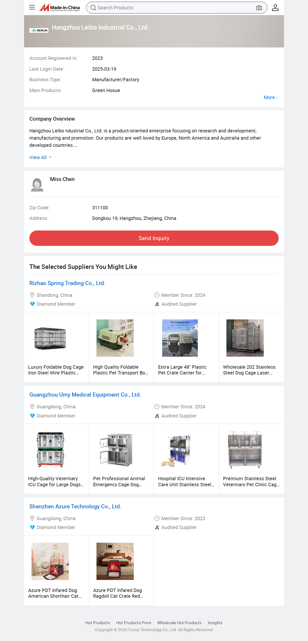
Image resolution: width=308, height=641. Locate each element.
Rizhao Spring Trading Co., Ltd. (67, 283)
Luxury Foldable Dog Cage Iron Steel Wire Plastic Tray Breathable (56, 373)
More (269, 97)
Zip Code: (39, 207)
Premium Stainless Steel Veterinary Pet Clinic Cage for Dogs (251, 484)
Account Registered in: (53, 58)
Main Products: (45, 90)
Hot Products (97, 622)
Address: (38, 218)
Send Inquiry (154, 238)
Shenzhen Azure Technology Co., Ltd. (75, 506)
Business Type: (45, 79)
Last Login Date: (46, 69)
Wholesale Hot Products (179, 622)
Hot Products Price (133, 622)
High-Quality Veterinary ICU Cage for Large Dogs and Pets (54, 484)
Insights (215, 622)
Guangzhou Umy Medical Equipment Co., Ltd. (85, 394)
